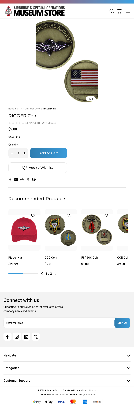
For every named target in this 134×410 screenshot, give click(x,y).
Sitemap (92, 390)
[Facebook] (10, 179)
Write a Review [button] (49, 123)
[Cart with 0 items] (119, 11)
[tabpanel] (24, 239)
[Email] (16, 179)
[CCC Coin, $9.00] (61, 230)
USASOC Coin (90, 257)
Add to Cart (61, 246)
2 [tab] (30, 273)
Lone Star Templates (58, 394)
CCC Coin (51, 257)
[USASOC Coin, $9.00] (97, 230)
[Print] (22, 179)
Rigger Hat (15, 257)
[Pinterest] (34, 179)
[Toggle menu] (128, 11)
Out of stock (24, 246)
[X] (28, 179)
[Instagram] (17, 337)
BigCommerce (88, 394)
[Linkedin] (26, 337)
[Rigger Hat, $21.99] (24, 230)
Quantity (13, 144)
